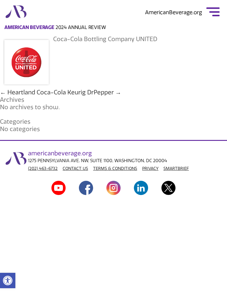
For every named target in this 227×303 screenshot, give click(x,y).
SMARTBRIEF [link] (176, 168)
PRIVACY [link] (150, 168)
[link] (7, 280)
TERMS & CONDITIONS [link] (115, 168)
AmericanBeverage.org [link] (173, 12)
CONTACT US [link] (75, 168)
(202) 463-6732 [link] (43, 168)
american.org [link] (60, 153)
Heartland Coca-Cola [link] (33, 92)
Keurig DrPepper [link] (94, 92)
